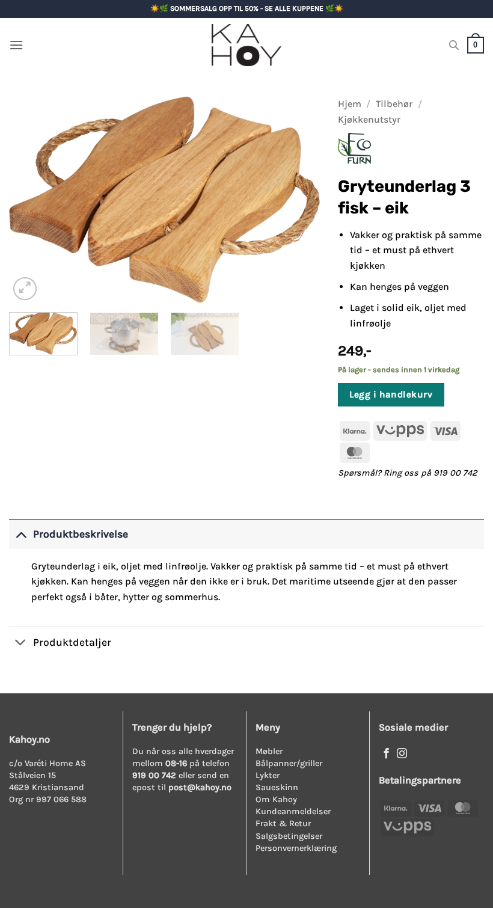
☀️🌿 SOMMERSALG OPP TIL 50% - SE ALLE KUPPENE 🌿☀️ (246, 8)
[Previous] (30, 200)
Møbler (269, 751)
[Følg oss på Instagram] (402, 754)
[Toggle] (20, 534)
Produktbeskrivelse (80, 534)
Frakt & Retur (283, 823)
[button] (16, 45)
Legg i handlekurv (390, 394)
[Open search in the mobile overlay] (454, 45)
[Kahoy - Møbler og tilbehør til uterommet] (246, 45)
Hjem (349, 103)
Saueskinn (277, 787)
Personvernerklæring (296, 848)
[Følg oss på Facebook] (386, 754)
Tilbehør (394, 103)
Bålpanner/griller (289, 763)
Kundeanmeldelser (293, 811)
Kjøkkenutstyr (369, 119)
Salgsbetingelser (289, 836)
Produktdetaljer (72, 642)
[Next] (298, 200)
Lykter (268, 775)
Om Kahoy (276, 799)
